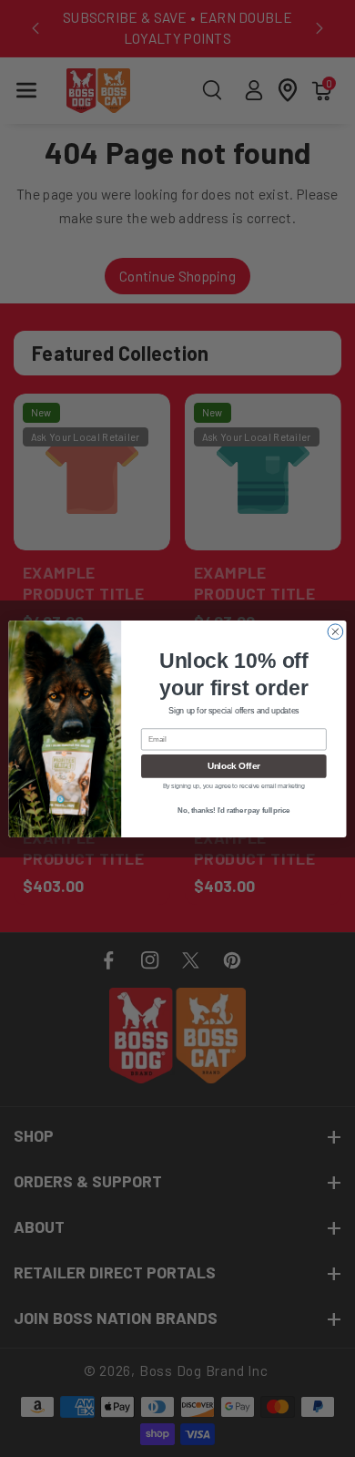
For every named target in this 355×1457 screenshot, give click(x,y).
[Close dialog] (335, 631)
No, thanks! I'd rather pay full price (233, 810)
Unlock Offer (234, 765)
